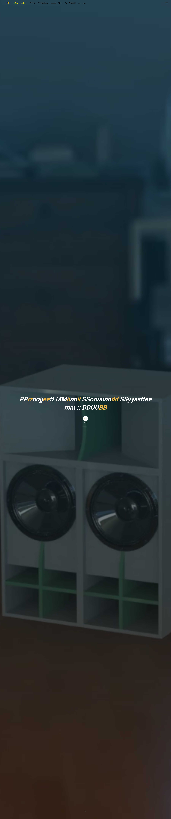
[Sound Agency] (45, 3)
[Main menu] (166, 3)
